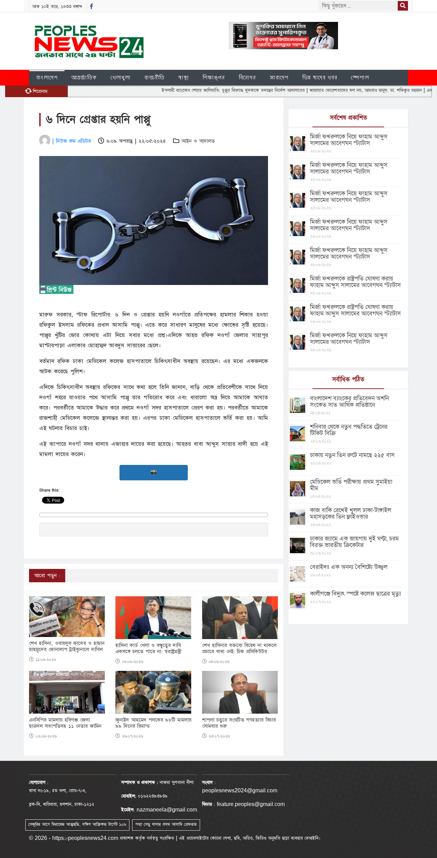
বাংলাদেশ (47, 77)
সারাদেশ (279, 77)
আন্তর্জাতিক (84, 77)
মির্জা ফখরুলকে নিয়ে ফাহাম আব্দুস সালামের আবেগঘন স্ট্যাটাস (348, 140)
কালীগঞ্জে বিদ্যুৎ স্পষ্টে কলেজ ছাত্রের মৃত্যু (355, 594)
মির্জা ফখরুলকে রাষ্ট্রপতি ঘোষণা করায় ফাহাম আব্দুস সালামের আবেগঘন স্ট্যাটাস (355, 282)
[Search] (403, 6)
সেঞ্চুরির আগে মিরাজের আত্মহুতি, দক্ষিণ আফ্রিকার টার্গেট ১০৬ (77, 824)
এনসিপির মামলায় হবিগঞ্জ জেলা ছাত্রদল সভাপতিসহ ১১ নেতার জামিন (65, 723)
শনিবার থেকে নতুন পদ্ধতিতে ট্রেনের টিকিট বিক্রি (348, 430)
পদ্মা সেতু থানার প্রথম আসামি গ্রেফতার (166, 824)
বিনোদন (247, 77)
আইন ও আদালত (198, 141)
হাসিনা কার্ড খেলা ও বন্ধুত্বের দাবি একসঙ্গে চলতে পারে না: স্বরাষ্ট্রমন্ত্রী (148, 648)
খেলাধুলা (121, 77)
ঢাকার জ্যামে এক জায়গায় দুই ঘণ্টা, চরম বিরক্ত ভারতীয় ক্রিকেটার (354, 542)
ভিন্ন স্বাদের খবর (319, 77)
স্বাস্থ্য (183, 77)
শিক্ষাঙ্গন (213, 77)
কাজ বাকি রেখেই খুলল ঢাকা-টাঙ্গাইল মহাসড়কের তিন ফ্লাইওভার (350, 513)
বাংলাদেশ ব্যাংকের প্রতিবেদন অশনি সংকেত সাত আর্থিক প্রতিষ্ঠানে (349, 401)
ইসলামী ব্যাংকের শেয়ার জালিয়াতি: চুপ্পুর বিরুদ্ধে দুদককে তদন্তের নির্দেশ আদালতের (212, 90)
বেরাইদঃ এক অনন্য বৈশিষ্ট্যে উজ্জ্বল (348, 567)
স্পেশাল (360, 77)
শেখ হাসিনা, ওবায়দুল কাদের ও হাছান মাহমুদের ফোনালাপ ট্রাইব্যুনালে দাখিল (66, 646)
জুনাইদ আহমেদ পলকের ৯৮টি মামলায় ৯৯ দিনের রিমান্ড (153, 723)
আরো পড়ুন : (47, 575)
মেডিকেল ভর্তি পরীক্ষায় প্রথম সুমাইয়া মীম (351, 485)
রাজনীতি (154, 77)
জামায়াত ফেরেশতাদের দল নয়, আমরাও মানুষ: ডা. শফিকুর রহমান (345, 90)
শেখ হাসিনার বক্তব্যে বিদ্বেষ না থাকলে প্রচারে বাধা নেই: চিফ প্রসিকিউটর (239, 648)
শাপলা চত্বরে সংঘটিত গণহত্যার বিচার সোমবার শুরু (239, 723)
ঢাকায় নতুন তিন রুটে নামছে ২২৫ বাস (352, 455)
